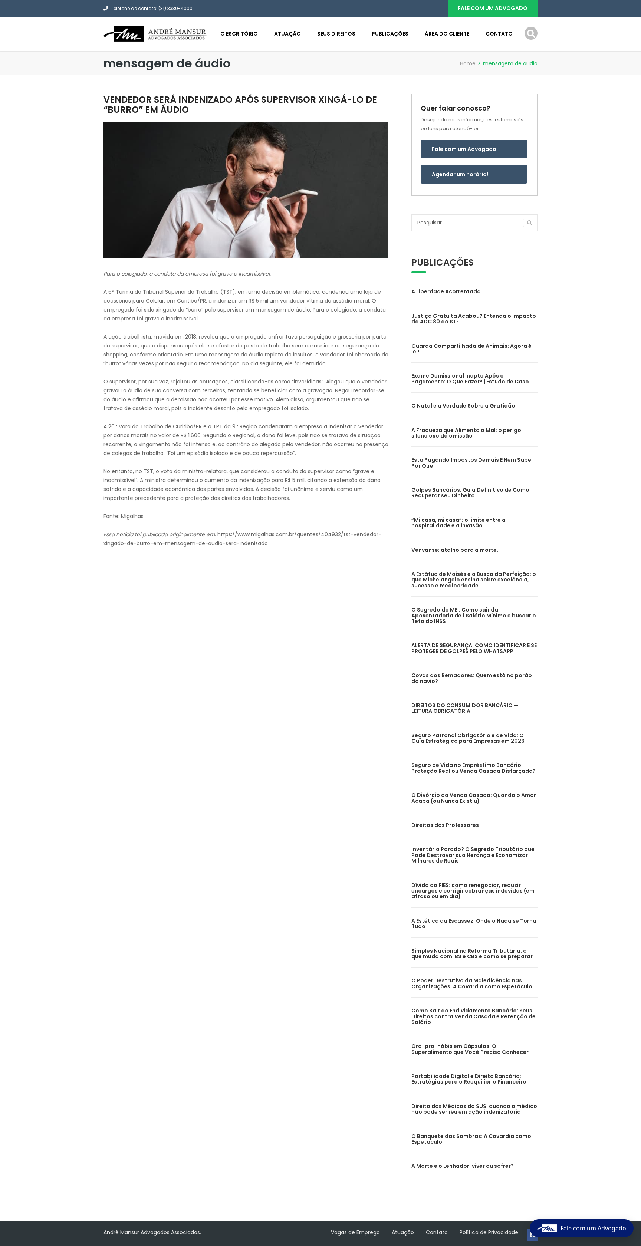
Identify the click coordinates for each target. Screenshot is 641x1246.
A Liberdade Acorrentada (446, 291)
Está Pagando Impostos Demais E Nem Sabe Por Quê (471, 462)
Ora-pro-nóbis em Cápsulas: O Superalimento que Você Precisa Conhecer (470, 1048)
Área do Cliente (447, 33)
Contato (499, 33)
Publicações (390, 33)
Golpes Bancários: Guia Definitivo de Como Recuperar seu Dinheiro (470, 492)
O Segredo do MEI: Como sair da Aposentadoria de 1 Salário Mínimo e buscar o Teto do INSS (473, 615)
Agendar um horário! (460, 174)
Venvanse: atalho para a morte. (454, 550)
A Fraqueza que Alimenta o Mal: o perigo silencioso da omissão (466, 432)
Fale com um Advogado (464, 149)
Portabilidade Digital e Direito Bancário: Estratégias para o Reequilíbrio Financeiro (468, 1078)
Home (468, 63)
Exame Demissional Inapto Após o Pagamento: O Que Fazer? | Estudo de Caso (470, 378)
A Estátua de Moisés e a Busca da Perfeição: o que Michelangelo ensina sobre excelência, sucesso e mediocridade (473, 579)
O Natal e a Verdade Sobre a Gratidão (463, 405)
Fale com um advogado (492, 8)
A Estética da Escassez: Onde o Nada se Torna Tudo (473, 923)
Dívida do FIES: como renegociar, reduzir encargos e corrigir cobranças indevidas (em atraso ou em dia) (473, 890)
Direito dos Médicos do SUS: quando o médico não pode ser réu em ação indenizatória (474, 1108)
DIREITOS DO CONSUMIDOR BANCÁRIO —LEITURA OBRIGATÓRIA (465, 708)
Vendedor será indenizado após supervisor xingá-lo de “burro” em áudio (240, 104)
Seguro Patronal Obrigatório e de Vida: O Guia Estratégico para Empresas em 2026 (468, 738)
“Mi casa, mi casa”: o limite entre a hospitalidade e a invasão (458, 522)
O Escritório (239, 33)
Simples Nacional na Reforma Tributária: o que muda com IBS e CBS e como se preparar (472, 953)
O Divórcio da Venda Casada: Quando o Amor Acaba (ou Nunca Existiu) (473, 797)
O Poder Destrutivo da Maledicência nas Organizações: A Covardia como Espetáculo (471, 983)
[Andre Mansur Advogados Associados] (155, 33)
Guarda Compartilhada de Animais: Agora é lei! (471, 348)
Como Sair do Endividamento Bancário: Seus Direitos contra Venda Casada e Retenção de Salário (473, 1016)
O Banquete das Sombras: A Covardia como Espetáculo (471, 1139)
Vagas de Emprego (355, 1232)
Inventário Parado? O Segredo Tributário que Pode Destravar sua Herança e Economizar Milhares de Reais (473, 855)
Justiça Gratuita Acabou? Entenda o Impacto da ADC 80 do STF (473, 318)
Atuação (287, 33)
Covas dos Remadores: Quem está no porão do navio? (471, 678)
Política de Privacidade (489, 1232)
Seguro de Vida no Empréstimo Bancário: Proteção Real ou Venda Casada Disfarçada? (473, 767)
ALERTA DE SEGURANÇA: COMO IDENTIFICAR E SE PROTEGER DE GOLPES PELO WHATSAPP (474, 648)
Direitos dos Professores (445, 825)
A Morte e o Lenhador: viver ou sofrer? (462, 1166)
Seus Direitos (336, 33)
